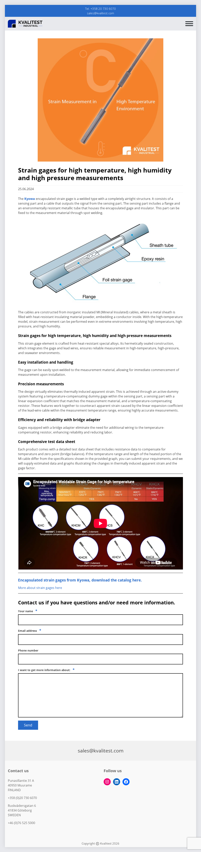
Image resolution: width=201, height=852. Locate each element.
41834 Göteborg (20, 810)
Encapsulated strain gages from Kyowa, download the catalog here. (80, 580)
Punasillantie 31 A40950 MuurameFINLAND (21, 785)
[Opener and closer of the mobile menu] (189, 23)
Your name (27, 611)
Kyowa (29, 199)
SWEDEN (14, 815)
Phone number (28, 650)
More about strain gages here (40, 588)
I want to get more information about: (46, 670)
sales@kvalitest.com (100, 13)
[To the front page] (30, 24)
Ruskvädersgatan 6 (22, 805)
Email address (29, 630)
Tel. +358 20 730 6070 (100, 9)
